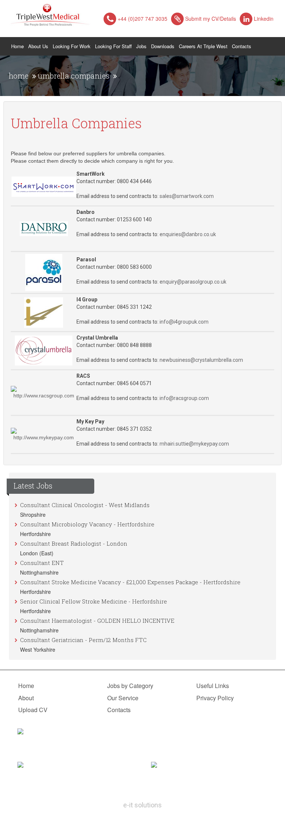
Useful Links (212, 685)
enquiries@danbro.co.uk (188, 234)
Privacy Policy (215, 698)
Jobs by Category (130, 685)
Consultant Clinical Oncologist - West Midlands (85, 505)
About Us (38, 46)
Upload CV (33, 709)
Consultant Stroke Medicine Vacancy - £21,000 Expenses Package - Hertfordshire (130, 582)
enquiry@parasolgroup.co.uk (193, 282)
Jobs (141, 46)
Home (18, 46)
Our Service (122, 698)
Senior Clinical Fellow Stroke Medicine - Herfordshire (93, 601)
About (26, 698)
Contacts (241, 46)
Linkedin (263, 18)
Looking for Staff (113, 46)
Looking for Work (72, 46)
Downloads (162, 46)
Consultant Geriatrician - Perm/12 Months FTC (83, 640)
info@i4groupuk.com (184, 322)
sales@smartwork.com (187, 196)
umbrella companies (73, 75)
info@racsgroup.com (184, 398)
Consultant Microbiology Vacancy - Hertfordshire (87, 524)
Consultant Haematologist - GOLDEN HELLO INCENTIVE (97, 620)
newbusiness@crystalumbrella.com (201, 360)
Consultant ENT (42, 562)
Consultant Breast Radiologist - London (73, 543)
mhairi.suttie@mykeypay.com (194, 444)
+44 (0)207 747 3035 (142, 18)
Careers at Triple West (203, 46)
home (19, 75)
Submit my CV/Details (210, 18)
